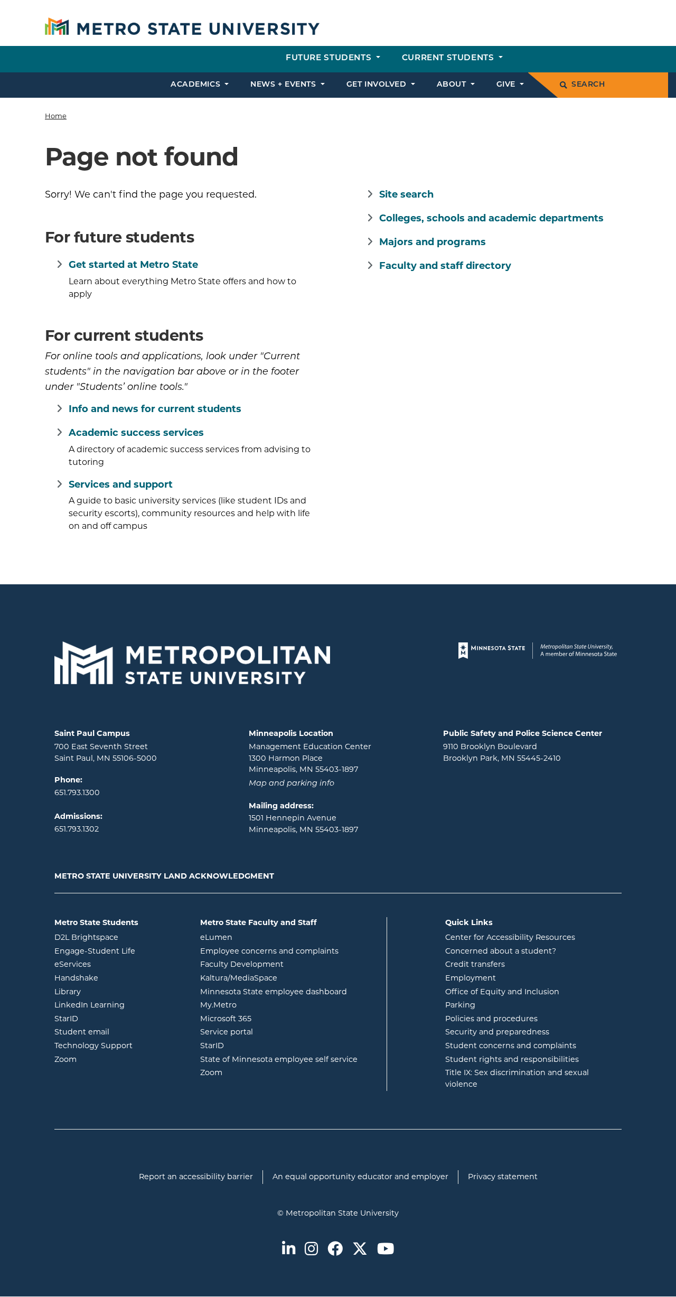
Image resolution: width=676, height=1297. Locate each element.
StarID (108, 1018)
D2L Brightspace (119, 937)
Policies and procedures (491, 1018)
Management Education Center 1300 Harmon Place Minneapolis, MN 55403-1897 (310, 758)
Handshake (118, 978)
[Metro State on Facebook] (335, 1249)
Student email (119, 1032)
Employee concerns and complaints (269, 951)
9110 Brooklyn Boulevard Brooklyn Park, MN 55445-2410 (502, 752)
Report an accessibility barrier (196, 1176)
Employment (470, 978)
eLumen (258, 937)
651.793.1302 (76, 829)
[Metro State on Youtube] (385, 1249)
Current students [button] (449, 58)
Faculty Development (242, 964)
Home (56, 115)
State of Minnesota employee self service (289, 1059)
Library (110, 991)
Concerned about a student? (500, 951)
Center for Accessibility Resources (510, 937)
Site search (406, 194)
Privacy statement (503, 1176)
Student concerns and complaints (510, 1045)
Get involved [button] (377, 85)
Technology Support (93, 1045)
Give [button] (507, 85)
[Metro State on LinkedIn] (288, 1249)
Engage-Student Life (119, 951)
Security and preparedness (497, 1032)
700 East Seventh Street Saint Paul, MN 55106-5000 (105, 752)
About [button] (452, 85)
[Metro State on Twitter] (360, 1249)
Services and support (121, 484)
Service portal (269, 1032)
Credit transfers (475, 964)
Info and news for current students (155, 409)
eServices (115, 964)
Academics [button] (197, 85)
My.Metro (261, 1005)
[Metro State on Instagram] (311, 1249)
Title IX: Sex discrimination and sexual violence (517, 1078)
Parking (460, 1005)
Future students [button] (330, 58)
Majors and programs (432, 242)
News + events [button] (284, 85)
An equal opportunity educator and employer (360, 1176)
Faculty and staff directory (445, 266)
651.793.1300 (77, 792)
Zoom (108, 1059)
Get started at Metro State (133, 264)
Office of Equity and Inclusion (502, 991)
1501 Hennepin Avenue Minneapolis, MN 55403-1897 (303, 823)
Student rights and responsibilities (512, 1059)
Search (588, 85)
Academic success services (136, 432)
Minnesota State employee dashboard (289, 991)
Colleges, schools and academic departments (491, 218)
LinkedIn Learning (119, 1005)
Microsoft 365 (268, 1018)
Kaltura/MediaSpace (281, 978)
